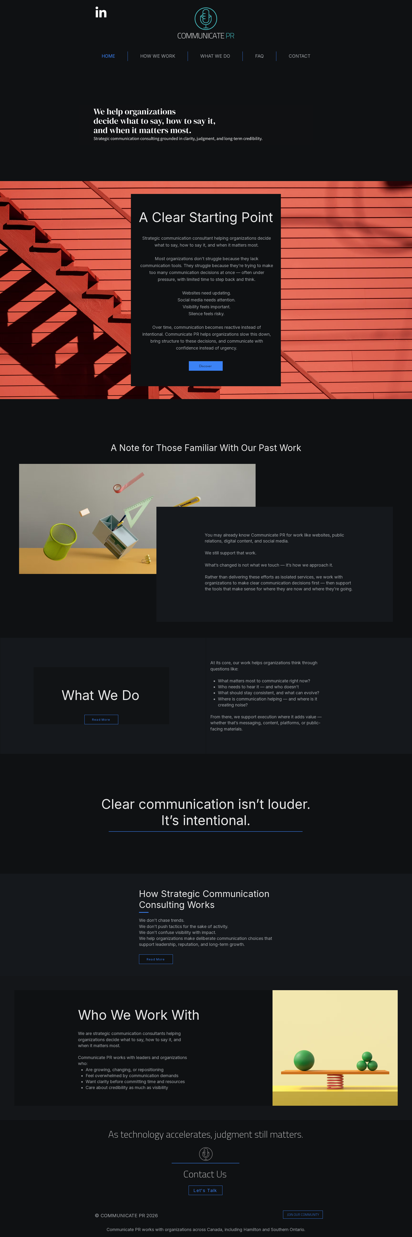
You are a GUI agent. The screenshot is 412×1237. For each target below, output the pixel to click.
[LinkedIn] (101, 13)
